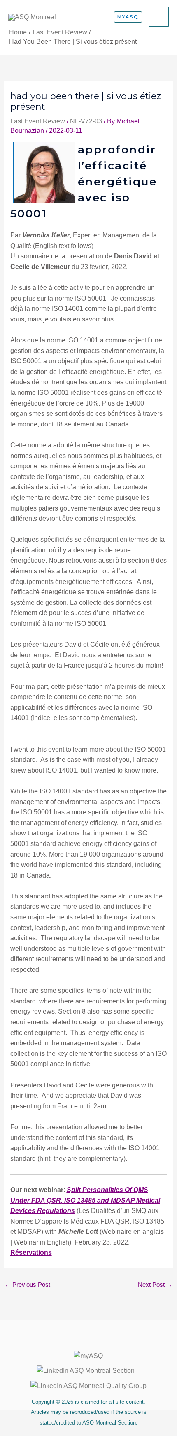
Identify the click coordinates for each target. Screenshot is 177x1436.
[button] (128, 17)
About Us (88, 1340)
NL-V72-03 (86, 121)
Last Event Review (37, 121)
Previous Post (27, 1284)
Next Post (155, 1284)
